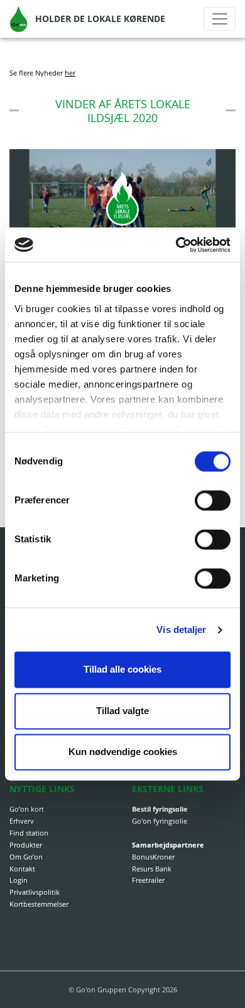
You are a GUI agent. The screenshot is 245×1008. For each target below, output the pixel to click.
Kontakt (22, 868)
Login (18, 880)
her (70, 72)
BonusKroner (153, 856)
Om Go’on (26, 856)
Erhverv (21, 821)
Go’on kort (26, 809)
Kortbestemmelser (38, 904)
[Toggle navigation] (220, 19)
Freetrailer (148, 880)
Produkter (25, 844)
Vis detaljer (181, 629)
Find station (28, 832)
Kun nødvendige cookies (122, 752)
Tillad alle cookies (122, 669)
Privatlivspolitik (34, 892)
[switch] (213, 501)
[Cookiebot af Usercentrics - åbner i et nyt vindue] (176, 244)
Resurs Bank (152, 868)
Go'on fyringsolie (159, 821)
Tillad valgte (122, 710)
